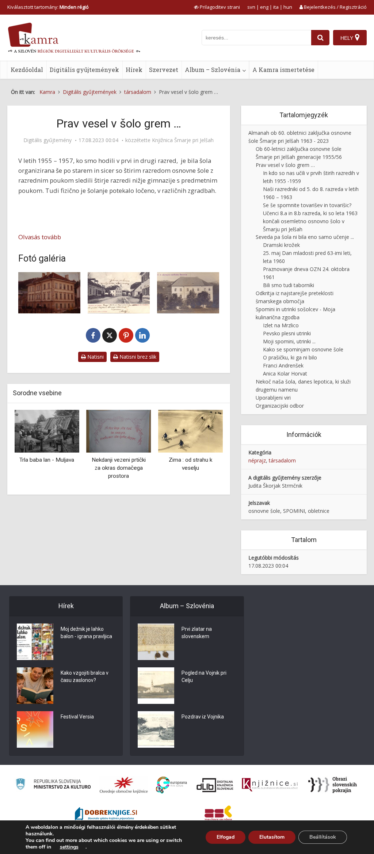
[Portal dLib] (215, 785)
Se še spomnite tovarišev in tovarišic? (307, 205)
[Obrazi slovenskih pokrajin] (332, 785)
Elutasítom (272, 837)
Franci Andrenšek (283, 365)
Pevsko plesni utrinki (287, 333)
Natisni (95, 356)
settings (69, 847)
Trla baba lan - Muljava (46, 460)
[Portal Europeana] (171, 785)
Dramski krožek (281, 244)
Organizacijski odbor (280, 405)
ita (276, 7)
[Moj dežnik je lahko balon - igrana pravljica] (35, 642)
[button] (204, 450)
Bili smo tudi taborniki (288, 285)
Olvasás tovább (39, 237)
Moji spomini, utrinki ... (289, 341)
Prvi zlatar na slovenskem (197, 632)
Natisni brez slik (137, 356)
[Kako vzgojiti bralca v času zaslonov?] (35, 685)
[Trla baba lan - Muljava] (47, 430)
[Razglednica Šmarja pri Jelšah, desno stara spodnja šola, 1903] (119, 292)
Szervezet (163, 69)
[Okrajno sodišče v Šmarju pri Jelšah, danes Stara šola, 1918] (188, 292)
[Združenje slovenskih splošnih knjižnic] (269, 785)
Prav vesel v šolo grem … (285, 164)
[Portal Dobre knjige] (106, 814)
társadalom (282, 460)
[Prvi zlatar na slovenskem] (156, 642)
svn (251, 7)
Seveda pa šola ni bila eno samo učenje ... (305, 236)
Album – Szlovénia (212, 69)
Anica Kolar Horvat (285, 373)
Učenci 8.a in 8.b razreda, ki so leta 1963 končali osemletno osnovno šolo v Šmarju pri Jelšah (310, 221)
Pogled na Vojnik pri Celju (204, 676)
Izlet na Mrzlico (281, 325)
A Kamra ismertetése (283, 69)
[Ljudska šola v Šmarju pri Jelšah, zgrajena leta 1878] (49, 292)
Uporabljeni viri (273, 397)
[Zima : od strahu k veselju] (190, 430)
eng (264, 7)
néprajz (257, 460)
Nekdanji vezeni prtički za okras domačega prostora (119, 468)
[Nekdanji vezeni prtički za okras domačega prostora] (119, 430)
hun (287, 7)
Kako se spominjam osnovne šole (303, 349)
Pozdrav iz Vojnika (203, 717)
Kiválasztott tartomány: (48, 7)
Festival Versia (77, 717)
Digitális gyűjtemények (84, 69)
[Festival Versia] (35, 729)
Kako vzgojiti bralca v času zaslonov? (84, 676)
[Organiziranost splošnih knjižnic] (123, 785)
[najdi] (320, 37)
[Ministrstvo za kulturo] (53, 785)
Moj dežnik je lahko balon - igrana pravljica (86, 632)
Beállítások (322, 837)
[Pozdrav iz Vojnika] (156, 729)
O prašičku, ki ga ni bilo (290, 357)
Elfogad (225, 837)
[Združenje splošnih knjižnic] (218, 814)
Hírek (134, 69)
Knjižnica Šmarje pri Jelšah (183, 140)
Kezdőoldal (27, 69)
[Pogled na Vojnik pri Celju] (156, 685)
